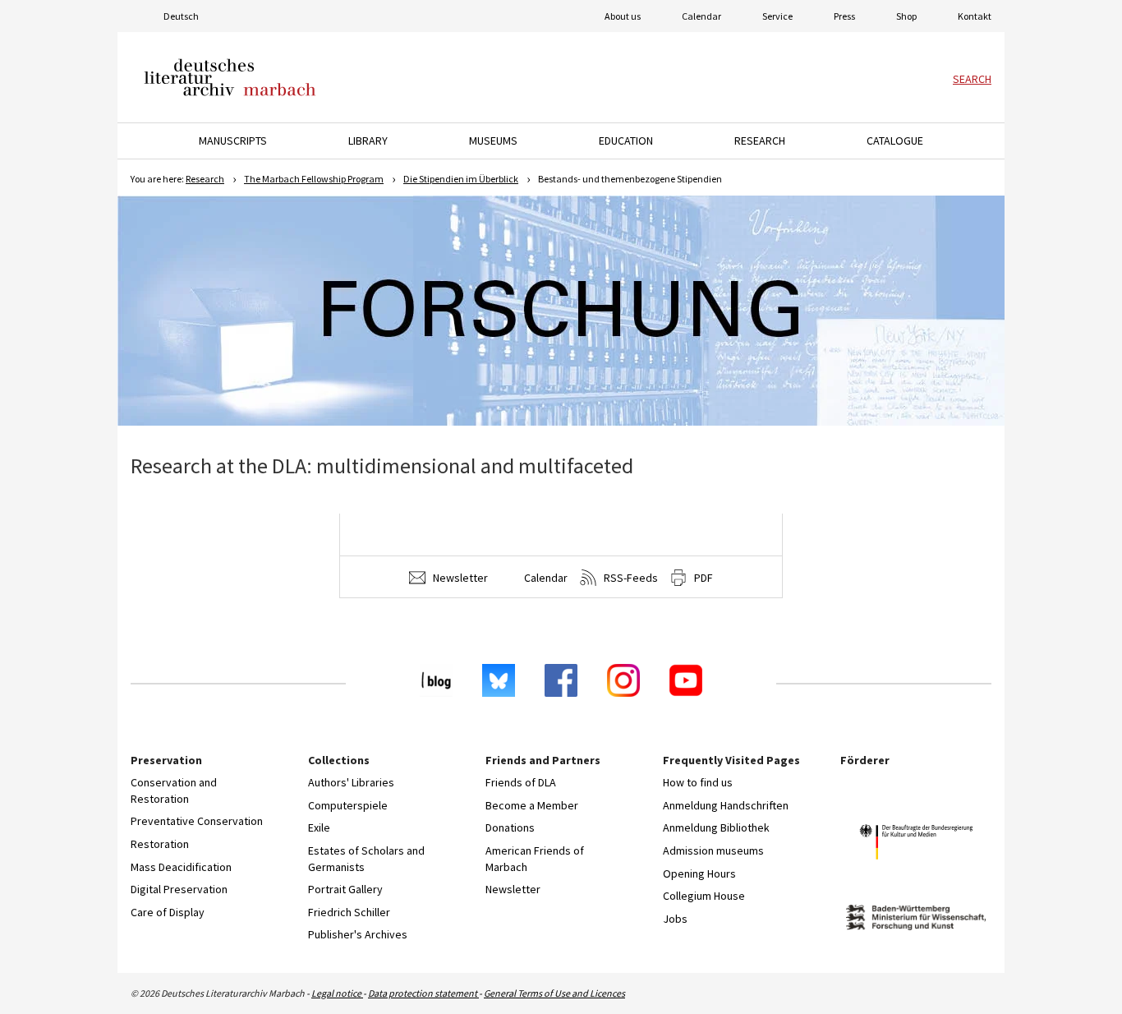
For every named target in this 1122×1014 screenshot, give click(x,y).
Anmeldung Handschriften (726, 805)
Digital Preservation (179, 889)
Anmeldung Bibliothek (716, 827)
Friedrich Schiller (349, 912)
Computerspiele (348, 805)
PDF (702, 577)
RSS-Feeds (629, 577)
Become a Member (531, 805)
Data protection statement (423, 993)
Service (777, 16)
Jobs (675, 918)
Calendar (701, 16)
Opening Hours (699, 873)
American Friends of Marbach (534, 858)
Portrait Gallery (345, 889)
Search (972, 78)
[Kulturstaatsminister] (916, 844)
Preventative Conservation (197, 821)
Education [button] (626, 140)
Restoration (160, 844)
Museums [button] (493, 140)
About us (623, 16)
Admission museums (713, 850)
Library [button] (368, 140)
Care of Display (168, 912)
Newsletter (459, 577)
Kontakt (974, 16)
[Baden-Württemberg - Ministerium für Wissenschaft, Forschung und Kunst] (916, 920)
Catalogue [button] (895, 140)
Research (205, 179)
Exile (319, 827)
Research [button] (759, 140)
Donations (510, 827)
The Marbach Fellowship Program (314, 179)
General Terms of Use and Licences (554, 993)
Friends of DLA (520, 782)
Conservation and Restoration (174, 790)
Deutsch (181, 16)
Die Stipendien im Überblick (460, 179)
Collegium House (704, 895)
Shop (906, 16)
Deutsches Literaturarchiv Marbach (230, 77)
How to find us (698, 782)
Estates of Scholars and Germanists (366, 858)
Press (844, 16)
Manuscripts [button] (233, 140)
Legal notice (337, 993)
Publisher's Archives (357, 934)
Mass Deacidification (181, 867)
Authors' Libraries (351, 782)
